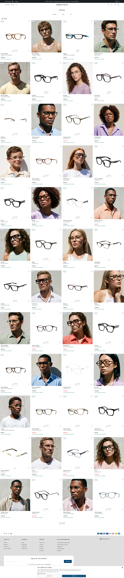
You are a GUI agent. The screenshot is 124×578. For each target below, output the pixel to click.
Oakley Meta (24, 546)
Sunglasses (7, 4)
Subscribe (67, 561)
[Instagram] (6, 533)
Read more (56, 572)
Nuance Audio (24, 548)
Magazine (6, 544)
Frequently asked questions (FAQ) (63, 542)
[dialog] (62, 572)
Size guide (41, 548)
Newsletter (59, 550)
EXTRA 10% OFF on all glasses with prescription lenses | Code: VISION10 (62, 1)
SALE (16, 4)
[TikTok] (8, 533)
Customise (41, 546)
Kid (70, 14)
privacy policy (48, 564)
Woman (54, 14)
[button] (12, 51)
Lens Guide (41, 550)
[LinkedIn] (11, 533)
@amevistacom (105, 539)
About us (5, 542)
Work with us (6, 546)
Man (63, 14)
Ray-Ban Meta (24, 544)
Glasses (12, 4)
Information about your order (62, 544)
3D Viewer (41, 544)
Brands (23, 542)
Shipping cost (59, 546)
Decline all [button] (49, 576)
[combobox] (122, 567)
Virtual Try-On (42, 542)
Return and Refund (60, 548)
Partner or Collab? (7, 548)
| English (11, 1)
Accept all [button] (74, 576)
